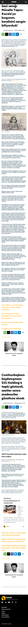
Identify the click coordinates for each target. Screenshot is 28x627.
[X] (6, 34)
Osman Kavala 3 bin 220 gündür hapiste (14, 354)
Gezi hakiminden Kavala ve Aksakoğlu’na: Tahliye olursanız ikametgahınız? (12, 316)
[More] (21, 34)
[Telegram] (13, 34)
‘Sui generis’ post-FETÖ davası (11, 329)
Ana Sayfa (4, 337)
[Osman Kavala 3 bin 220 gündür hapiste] (14, 346)
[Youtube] (9, 602)
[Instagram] (5, 602)
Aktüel (8, 337)
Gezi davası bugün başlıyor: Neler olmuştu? (12, 323)
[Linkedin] (17, 34)
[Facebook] (10, 34)
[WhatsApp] (3, 34)
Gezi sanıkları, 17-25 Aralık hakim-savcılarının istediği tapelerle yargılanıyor (12, 307)
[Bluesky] (2, 602)
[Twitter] (12, 602)
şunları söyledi (15, 80)
